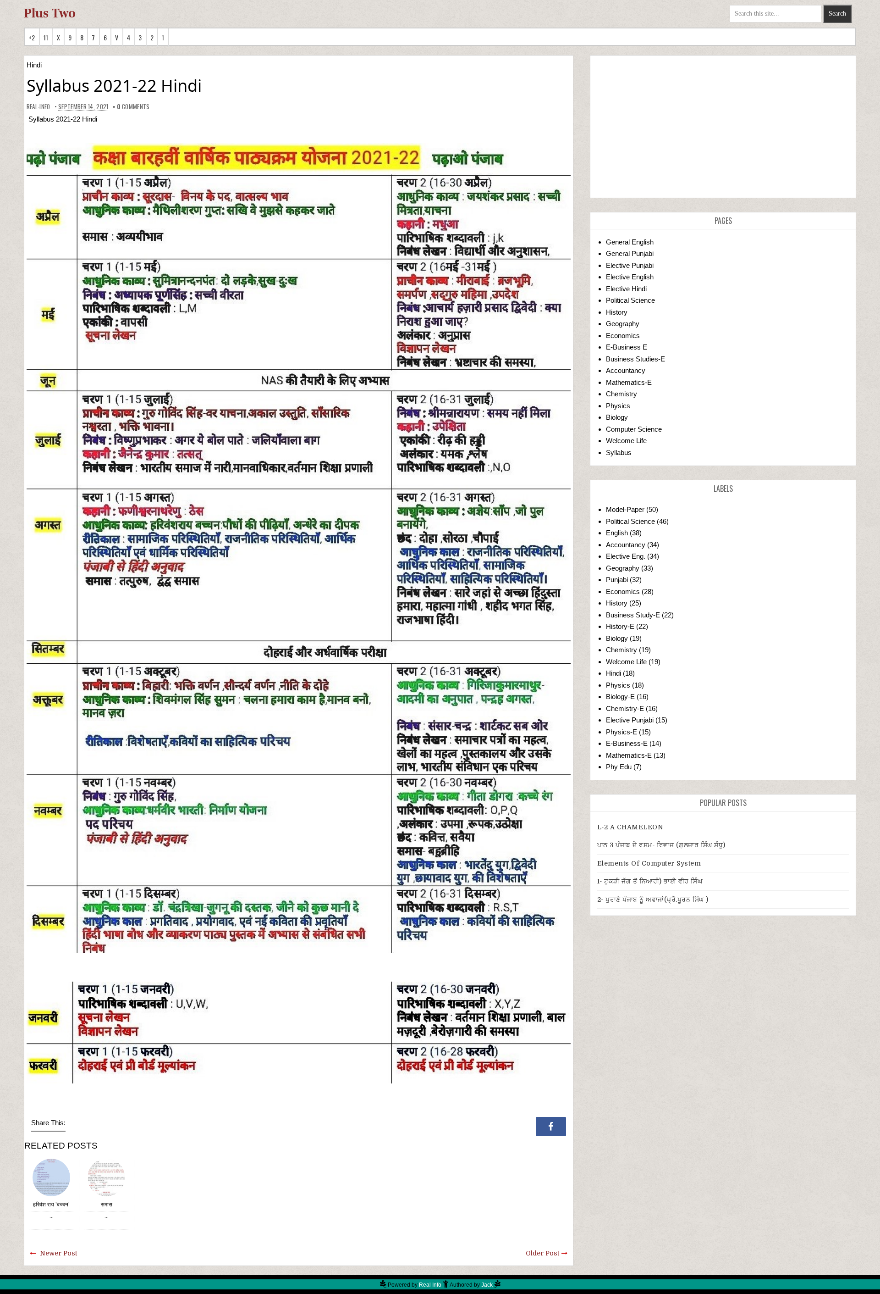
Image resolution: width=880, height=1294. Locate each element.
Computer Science (634, 429)
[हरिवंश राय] (51, 1177)
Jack (487, 1285)
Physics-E (621, 732)
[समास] (106, 1177)
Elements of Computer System (649, 863)
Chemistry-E (625, 708)
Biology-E (620, 696)
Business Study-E (633, 615)
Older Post (542, 1253)
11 (46, 37)
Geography (622, 324)
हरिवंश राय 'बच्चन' (51, 1204)
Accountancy (625, 370)
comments (133, 106)
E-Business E (626, 347)
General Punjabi (630, 253)
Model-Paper (625, 509)
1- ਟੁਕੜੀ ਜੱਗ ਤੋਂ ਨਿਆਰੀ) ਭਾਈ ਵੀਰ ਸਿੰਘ (650, 881)
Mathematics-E (629, 382)
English (617, 533)
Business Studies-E (635, 359)
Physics (618, 406)
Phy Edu (619, 767)
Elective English (630, 277)
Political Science (630, 300)
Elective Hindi (626, 289)
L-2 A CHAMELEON (630, 827)
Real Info (430, 1285)
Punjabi (617, 579)
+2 (31, 37)
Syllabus (619, 452)
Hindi (34, 65)
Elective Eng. (625, 556)
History (616, 312)
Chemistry (621, 394)
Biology (617, 417)
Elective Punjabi (630, 265)
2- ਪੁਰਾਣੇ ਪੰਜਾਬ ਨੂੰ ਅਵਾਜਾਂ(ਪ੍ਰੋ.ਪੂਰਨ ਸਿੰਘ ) (653, 899)
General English (630, 242)
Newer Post (58, 1253)
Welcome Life (626, 440)
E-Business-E (627, 743)
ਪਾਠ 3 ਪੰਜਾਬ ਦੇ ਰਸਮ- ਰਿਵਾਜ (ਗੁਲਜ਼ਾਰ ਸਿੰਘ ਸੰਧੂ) (661, 845)
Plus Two (50, 13)
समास (106, 1204)
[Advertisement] (723, 126)
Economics (623, 335)
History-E (620, 626)
